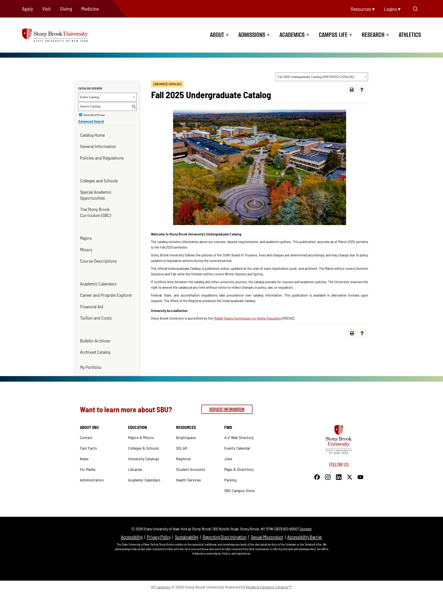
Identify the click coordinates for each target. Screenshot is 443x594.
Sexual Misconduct (267, 537)
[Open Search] (415, 8)
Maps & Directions (239, 469)
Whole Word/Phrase (94, 114)
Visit (46, 9)
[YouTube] (360, 476)
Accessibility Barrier (304, 537)
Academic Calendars (98, 283)
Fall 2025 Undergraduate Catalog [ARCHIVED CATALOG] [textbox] (316, 77)
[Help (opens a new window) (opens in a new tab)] (361, 90)
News (84, 458)
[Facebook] (317, 476)
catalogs (163, 587)
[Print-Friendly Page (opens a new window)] (351, 90)
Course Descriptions (98, 261)
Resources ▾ (363, 9)
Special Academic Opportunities (95, 195)
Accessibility (132, 537)
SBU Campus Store (239, 490)
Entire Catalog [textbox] (89, 97)
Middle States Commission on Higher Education (248, 318)
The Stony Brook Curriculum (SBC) (95, 212)
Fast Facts (88, 448)
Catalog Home (92, 135)
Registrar (183, 458)
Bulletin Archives (95, 340)
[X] (349, 476)
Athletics (410, 35)
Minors (86, 249)
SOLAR (181, 448)
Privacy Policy (159, 537)
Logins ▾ (392, 9)
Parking (230, 479)
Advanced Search (91, 121)
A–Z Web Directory (239, 437)
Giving (66, 9)
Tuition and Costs (96, 318)
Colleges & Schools (143, 448)
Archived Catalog (95, 352)
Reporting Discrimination (224, 537)
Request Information (227, 409)
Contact (86, 437)
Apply (27, 9)
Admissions (251, 35)
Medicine (90, 9)
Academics (292, 35)
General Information (98, 146)
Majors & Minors (141, 437)
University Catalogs (143, 458)
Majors (86, 238)
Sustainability (186, 537)
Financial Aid (91, 306)
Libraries (135, 469)
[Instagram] (328, 476)
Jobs (228, 458)
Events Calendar (237, 448)
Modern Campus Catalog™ (269, 587)
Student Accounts (190, 469)
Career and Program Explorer (106, 295)
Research (373, 35)
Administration (92, 479)
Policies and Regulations (102, 157)
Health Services (188, 479)
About (217, 35)
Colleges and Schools (99, 180)
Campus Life (333, 35)
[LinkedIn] (338, 476)
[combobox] (322, 76)
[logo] (63, 35)
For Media (87, 469)
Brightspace (186, 437)
